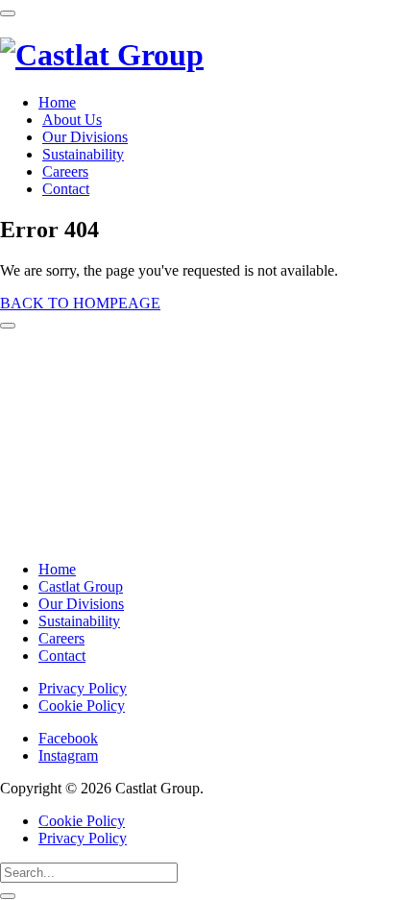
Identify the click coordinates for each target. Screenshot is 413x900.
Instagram (68, 755)
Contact (65, 189)
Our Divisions (85, 137)
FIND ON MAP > (64, 536)
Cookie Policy (81, 705)
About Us (72, 119)
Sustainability (83, 154)
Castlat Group (80, 586)
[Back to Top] (7, 325)
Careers (65, 171)
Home (57, 102)
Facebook (68, 738)
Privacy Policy (82, 688)
